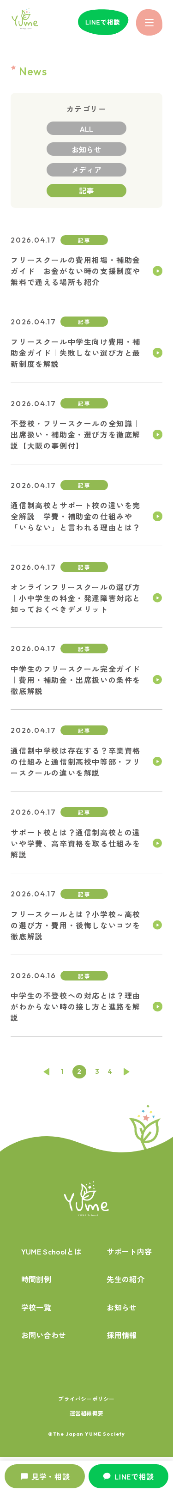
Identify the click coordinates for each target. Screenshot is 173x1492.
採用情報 (122, 1334)
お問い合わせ (43, 1334)
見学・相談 (50, 1476)
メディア (86, 169)
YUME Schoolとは (51, 1251)
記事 (86, 190)
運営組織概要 (86, 1413)
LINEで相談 (134, 1476)
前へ (46, 1071)
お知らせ (86, 149)
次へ (127, 1071)
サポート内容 (129, 1251)
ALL (87, 128)
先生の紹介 (125, 1279)
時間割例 (36, 1279)
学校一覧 (36, 1307)
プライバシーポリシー (86, 1398)
